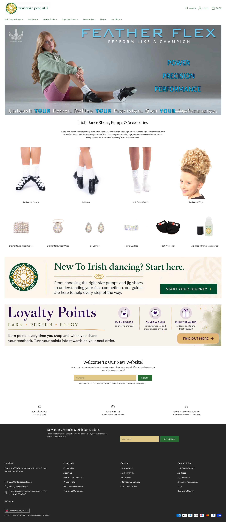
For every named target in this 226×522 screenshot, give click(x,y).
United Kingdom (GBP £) (18, 511)
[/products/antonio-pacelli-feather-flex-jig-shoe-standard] (113, 70)
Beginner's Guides (185, 491)
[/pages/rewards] (113, 325)
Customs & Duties (128, 486)
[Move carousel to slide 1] (181, 111)
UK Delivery (125, 477)
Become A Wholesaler (73, 486)
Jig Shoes (181, 473)
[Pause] (216, 111)
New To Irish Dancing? (73, 477)
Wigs (179, 486)
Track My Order (127, 473)
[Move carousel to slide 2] (194, 111)
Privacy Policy (69, 482)
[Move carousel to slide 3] (207, 111)
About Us (67, 473)
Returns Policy (127, 468)
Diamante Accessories (187, 482)
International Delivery (130, 482)
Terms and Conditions (73, 491)
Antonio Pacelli (26, 515)
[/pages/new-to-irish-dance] (113, 277)
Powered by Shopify (42, 515)
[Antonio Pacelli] (27, 8)
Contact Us (68, 468)
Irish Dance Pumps (185, 468)
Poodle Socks (183, 477)
